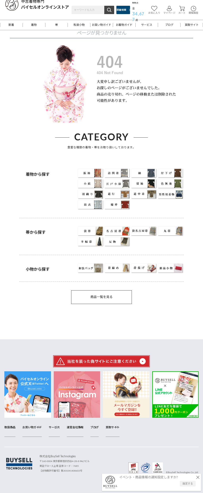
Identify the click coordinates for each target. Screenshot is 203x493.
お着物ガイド (124, 25)
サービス (146, 25)
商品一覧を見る (101, 297)
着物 (34, 25)
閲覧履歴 (193, 13)
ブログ (169, 25)
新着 (11, 25)
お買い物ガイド (101, 25)
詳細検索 (121, 10)
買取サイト (192, 25)
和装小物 (79, 25)
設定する (188, 483)
